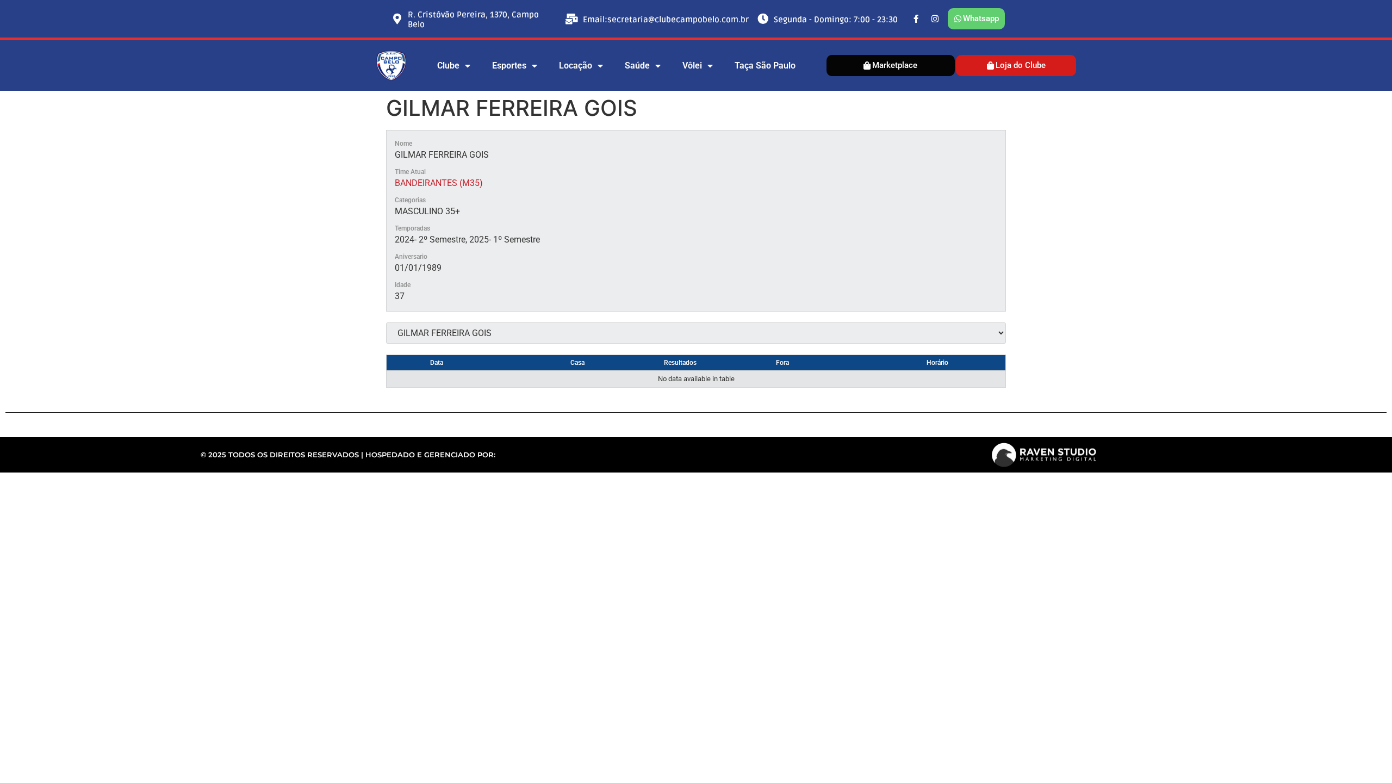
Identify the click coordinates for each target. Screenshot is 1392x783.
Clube (448, 65)
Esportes (509, 65)
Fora (782, 362)
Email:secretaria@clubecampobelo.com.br (666, 19)
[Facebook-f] (916, 19)
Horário (937, 362)
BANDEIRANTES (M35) (439, 183)
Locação (575, 65)
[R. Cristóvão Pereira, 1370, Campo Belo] (396, 19)
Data (436, 362)
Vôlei (692, 65)
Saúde (637, 65)
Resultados (680, 362)
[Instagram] (935, 19)
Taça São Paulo (765, 65)
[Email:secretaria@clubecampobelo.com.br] (572, 19)
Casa (577, 362)
